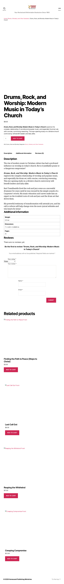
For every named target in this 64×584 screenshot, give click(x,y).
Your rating (12, 259)
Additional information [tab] (24, 153)
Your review (12, 264)
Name (20, 281)
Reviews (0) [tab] (39, 153)
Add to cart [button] (11, 369)
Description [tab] (8, 153)
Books (10, 18)
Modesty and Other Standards (21, 18)
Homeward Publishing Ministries (20, 579)
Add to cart (18, 138)
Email (20, 290)
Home (5, 18)
